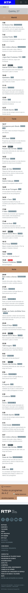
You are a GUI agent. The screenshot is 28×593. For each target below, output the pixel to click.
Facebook (3, 520)
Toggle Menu (21, 2)
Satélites (4, 563)
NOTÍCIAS (4, 525)
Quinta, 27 (13, 11)
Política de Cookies (18, 585)
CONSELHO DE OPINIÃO (8, 569)
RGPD (2, 576)
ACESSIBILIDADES (6, 560)
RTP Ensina (4, 536)
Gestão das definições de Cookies (12, 578)
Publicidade (15, 586)
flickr (20, 520)
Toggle (25, 2)
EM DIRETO (4, 540)
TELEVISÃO (4, 529)
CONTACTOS (4, 554)
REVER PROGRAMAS (7, 542)
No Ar (9, 260)
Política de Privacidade (7, 585)
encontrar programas (8, 498)
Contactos (4, 550)
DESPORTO (4, 527)
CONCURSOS (5, 546)
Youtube (16, 520)
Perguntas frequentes (8, 548)
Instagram (12, 520)
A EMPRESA (4, 565)
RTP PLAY (4, 538)
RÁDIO (3, 531)
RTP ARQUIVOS (5, 533)
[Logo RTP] (9, 511)
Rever (9, 65)
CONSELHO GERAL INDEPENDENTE (11, 567)
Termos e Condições (6, 586)
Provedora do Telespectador (11, 556)
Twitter (7, 520)
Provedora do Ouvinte (8, 558)
